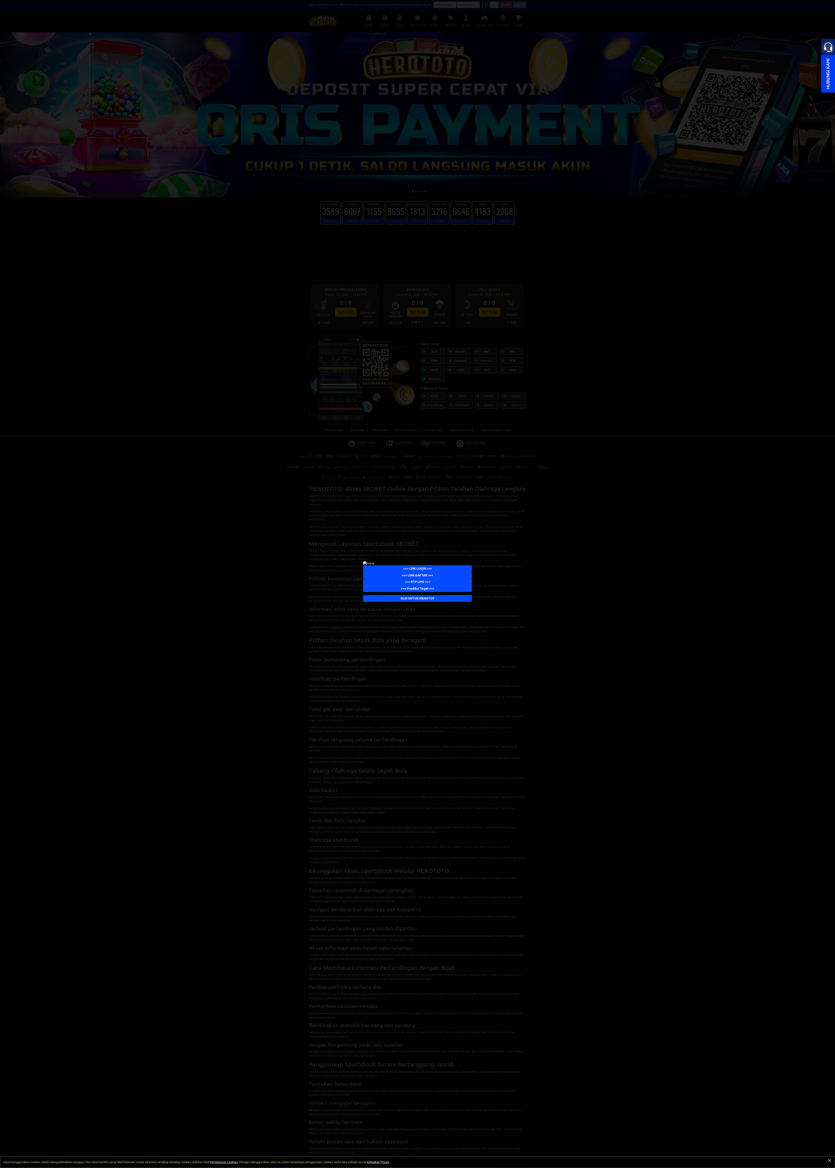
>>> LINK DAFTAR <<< (417, 575)
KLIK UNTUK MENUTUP (417, 598)
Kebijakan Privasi (378, 1162)
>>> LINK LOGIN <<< (417, 568)
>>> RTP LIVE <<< (417, 582)
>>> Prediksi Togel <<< (417, 588)
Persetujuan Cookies (224, 1162)
